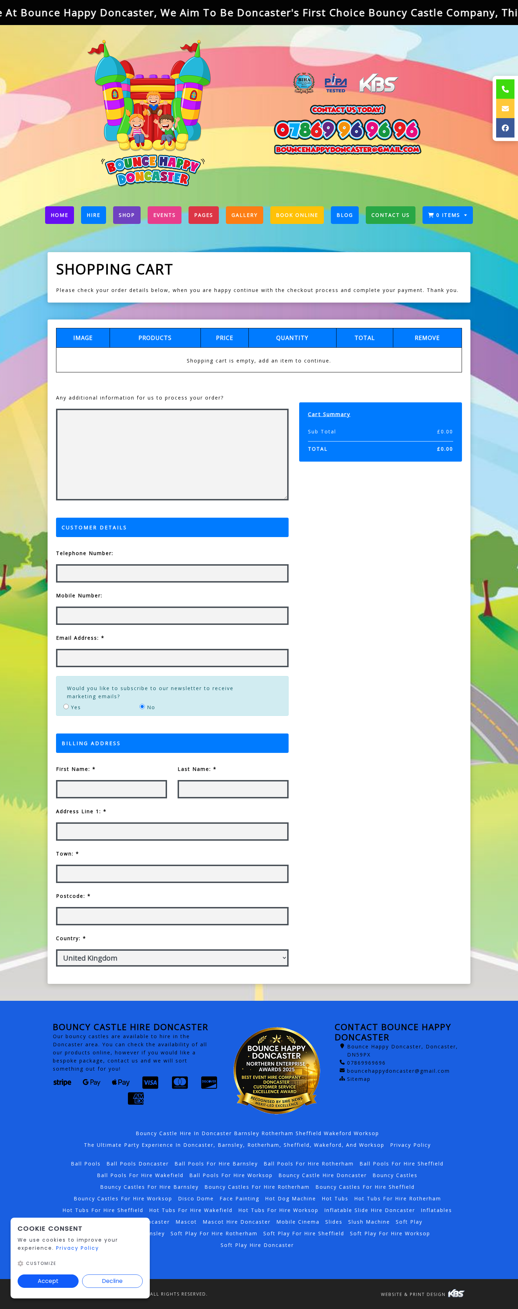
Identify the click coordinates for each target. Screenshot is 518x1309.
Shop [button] (127, 215)
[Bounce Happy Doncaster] (153, 113)
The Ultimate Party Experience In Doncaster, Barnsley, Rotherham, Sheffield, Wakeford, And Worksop (234, 1144)
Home (62, 217)
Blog (345, 215)
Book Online (297, 215)
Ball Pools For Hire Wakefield (140, 1175)
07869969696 (366, 1062)
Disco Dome (196, 1198)
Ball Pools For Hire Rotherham (309, 1163)
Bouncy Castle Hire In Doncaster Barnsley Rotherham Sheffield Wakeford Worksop (257, 1133)
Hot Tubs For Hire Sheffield (102, 1210)
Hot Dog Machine (290, 1198)
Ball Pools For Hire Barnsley (216, 1163)
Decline (112, 1281)
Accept (48, 1281)
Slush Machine (369, 1221)
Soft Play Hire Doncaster (257, 1245)
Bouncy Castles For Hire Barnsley (149, 1186)
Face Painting (239, 1198)
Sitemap (359, 1079)
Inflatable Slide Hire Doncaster (369, 1210)
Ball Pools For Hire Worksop (231, 1175)
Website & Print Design (414, 1294)
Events (164, 215)
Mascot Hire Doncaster (237, 1221)
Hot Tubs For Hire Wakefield (191, 1210)
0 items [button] (448, 215)
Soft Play (409, 1221)
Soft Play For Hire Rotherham (214, 1233)
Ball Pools (86, 1163)
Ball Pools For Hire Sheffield (401, 1163)
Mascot (186, 1221)
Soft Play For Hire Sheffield (303, 1233)
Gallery (245, 215)
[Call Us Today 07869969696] (347, 130)
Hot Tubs (335, 1198)
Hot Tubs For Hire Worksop (278, 1210)
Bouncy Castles (395, 1175)
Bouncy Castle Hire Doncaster (322, 1175)
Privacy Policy (410, 1144)
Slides (334, 1221)
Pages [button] (203, 215)
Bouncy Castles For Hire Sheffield (365, 1186)
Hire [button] (93, 215)
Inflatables (436, 1210)
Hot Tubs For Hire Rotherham (397, 1198)
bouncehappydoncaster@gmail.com (398, 1070)
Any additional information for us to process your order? (140, 397)
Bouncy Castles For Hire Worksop (123, 1198)
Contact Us (390, 215)
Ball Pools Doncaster (137, 1163)
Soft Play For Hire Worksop (390, 1233)
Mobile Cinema (298, 1221)
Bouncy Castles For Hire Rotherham (257, 1186)
